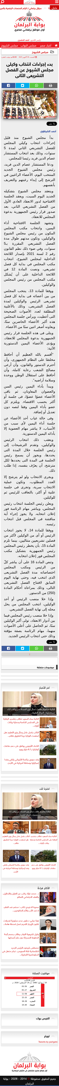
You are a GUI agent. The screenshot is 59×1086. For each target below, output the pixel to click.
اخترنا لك (45, 788)
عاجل (54, 7)
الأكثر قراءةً (44, 887)
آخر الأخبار (44, 687)
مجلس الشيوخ (40, 51)
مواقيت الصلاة (41, 972)
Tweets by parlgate (48, 1041)
